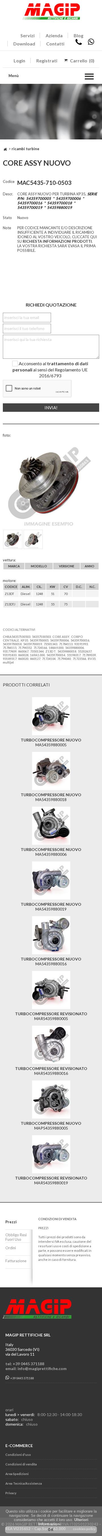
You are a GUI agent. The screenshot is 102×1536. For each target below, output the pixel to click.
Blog (78, 35)
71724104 (49, 658)
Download (24, 43)
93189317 (9, 658)
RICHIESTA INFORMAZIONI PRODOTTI (57, 241)
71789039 (89, 655)
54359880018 (67, 651)
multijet (8, 662)
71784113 (66, 644)
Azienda (54, 35)
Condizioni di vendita (21, 1464)
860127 (35, 658)
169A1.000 (37, 655)
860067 (23, 651)
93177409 (9, 651)
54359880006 (74, 647)
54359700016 (80, 640)
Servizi (27, 35)
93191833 (9, 655)
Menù (13, 75)
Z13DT (50, 651)
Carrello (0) (82, 60)
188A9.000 (56, 647)
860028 (23, 655)
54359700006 (59, 640)
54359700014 (55, 655)
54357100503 (41, 636)
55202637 (85, 651)
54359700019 (32, 644)
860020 (23, 658)
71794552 (25, 647)
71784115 (9, 647)
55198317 (73, 655)
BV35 (91, 658)
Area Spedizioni (17, 1474)
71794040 (64, 658)
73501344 (37, 651)
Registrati (46, 60)
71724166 (40, 647)
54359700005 (39, 640)
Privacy (10, 1493)
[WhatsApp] (91, 43)
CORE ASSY (60, 636)
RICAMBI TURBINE (25, 148)
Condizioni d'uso (18, 1454)
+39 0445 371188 (22, 1378)
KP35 (24, 640)
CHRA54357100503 (16, 636)
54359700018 (12, 644)
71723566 (79, 658)
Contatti (55, 43)
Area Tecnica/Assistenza (23, 1483)
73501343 (50, 644)
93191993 (81, 644)
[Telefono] (78, 43)
